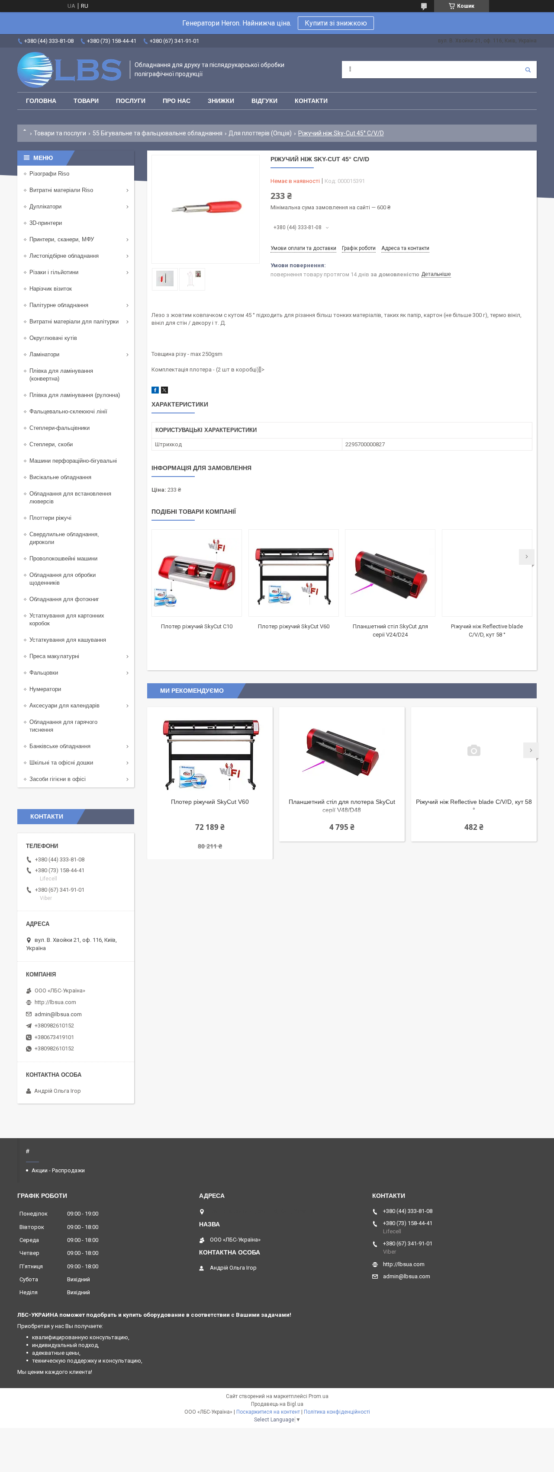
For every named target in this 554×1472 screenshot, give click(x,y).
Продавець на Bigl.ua (277, 1404)
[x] (164, 391)
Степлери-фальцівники (59, 428)
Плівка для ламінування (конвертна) (61, 375)
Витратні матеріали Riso (61, 190)
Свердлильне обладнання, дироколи (64, 538)
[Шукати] (528, 69)
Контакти (311, 100)
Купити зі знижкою (336, 23)
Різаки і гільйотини (53, 272)
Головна (41, 100)
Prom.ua (319, 1396)
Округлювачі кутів (53, 338)
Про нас (176, 100)
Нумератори (45, 689)
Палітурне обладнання (58, 305)
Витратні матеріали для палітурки (74, 321)
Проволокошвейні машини (63, 558)
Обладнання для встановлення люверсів (70, 497)
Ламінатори (44, 354)
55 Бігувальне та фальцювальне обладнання (157, 133)
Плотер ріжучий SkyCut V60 (293, 626)
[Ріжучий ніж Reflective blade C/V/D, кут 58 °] (487, 573)
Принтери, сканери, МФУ (61, 239)
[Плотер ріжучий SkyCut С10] (196, 573)
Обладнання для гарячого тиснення (63, 726)
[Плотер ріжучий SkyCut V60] (293, 573)
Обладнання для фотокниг (64, 599)
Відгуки (264, 100)
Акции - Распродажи (58, 1170)
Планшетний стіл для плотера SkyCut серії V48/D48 (342, 805)
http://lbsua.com (55, 1002)
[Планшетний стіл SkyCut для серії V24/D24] (390, 573)
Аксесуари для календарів (64, 705)
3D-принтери (45, 223)
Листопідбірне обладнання (64, 256)
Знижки (221, 100)
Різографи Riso (49, 173)
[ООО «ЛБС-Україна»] (69, 70)
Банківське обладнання (59, 746)
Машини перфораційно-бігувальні (73, 461)
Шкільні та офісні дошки (61, 762)
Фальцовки (43, 672)
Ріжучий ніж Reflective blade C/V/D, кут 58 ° (474, 805)
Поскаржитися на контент (268, 1412)
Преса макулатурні (54, 656)
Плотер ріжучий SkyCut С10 (196, 626)
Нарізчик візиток (50, 288)
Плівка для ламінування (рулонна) (74, 395)
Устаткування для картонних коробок (66, 619)
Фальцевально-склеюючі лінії (68, 411)
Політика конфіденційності (337, 1412)
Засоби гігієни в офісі (57, 779)
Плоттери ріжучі (50, 518)
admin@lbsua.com (58, 1014)
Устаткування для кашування (67, 640)
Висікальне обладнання (60, 477)
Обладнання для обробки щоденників (62, 579)
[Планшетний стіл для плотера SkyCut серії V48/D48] (342, 750)
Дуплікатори (45, 206)
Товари (86, 100)
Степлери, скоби (51, 444)
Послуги (130, 100)
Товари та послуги (60, 133)
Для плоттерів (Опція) (260, 133)
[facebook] (155, 391)
